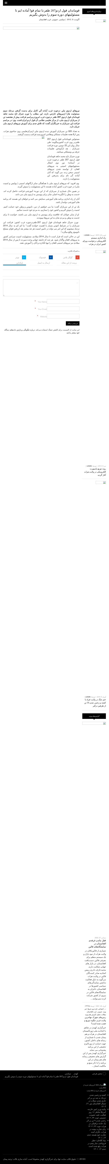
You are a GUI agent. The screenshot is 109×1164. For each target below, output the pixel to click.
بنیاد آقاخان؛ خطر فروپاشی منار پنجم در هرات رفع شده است (97, 1143)
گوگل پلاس (67, 257)
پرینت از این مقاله (69, 262)
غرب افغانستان (45, 19)
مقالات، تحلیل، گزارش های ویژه (95, 1014)
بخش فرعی (97, 1073)
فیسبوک (42, 257)
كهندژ (99, 1159)
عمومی (55, 19)
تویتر (17, 257)
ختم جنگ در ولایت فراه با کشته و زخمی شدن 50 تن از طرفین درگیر (95, 703)
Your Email (42, 309)
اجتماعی (101, 1009)
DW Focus (54, 3)
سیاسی (62, 19)
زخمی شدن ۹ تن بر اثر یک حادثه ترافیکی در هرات (96, 1123)
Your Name (42, 301)
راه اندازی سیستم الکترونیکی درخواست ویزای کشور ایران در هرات (94, 241)
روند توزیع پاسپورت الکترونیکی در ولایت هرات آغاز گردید (95, 472)
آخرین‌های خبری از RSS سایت (96, 1091)
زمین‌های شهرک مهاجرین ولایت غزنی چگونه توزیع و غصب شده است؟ (95, 1020)
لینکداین (19, 262)
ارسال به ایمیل (43, 262)
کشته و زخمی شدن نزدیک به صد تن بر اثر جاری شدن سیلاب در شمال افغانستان (97, 1099)
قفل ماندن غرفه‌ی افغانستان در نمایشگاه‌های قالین (97, 943)
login (86, 235)
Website (43, 316)
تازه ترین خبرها (92, 1009)
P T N (88, 1006)
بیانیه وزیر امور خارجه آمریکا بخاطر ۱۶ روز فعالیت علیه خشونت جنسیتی (97, 1113)
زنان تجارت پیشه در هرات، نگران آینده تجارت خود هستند (98, 1132)
